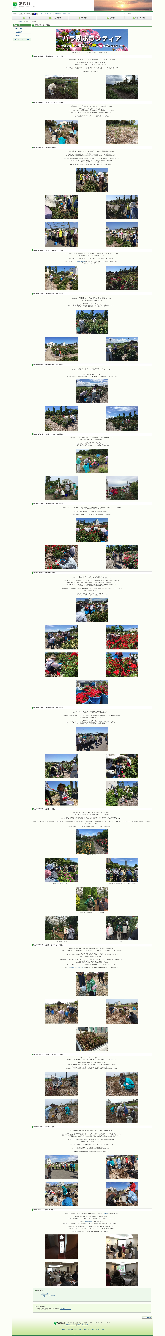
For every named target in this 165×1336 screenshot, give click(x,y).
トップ (28, 18)
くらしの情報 (56, 18)
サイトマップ (44, 13)
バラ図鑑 (17, 35)
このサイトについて (67, 1329)
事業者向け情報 (140, 18)
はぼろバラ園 (44, 1294)
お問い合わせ (101, 1329)
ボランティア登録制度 (88, 1221)
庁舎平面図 (85, 1325)
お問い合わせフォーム (65, 1309)
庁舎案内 (79, 1325)
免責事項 (94, 1329)
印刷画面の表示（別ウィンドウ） (63, 13)
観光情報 (84, 18)
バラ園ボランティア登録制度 (48, 1295)
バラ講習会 (105, 1213)
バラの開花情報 (19, 32)
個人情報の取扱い (77, 1329)
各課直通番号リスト (71, 1325)
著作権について (87, 1329)
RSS (50, 13)
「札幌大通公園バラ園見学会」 (76, 967)
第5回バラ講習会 (81, 261)
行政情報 (112, 18)
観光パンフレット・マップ (22, 39)
